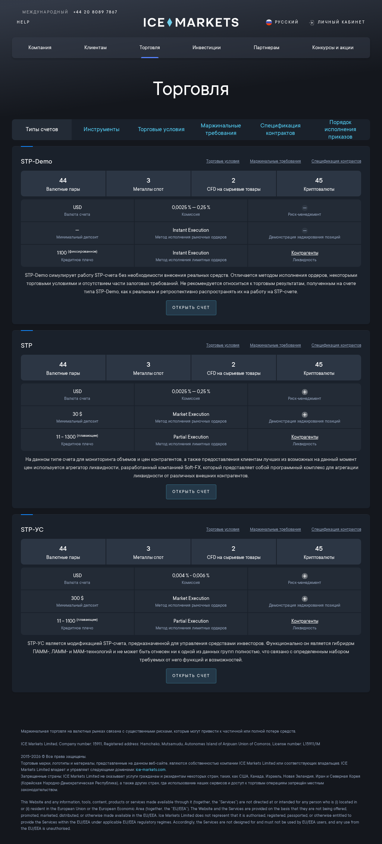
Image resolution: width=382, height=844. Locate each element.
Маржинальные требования (275, 161)
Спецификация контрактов (336, 161)
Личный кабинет (341, 22)
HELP (23, 22)
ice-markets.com (151, 769)
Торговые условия (222, 161)
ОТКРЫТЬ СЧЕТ (191, 307)
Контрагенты (304, 253)
